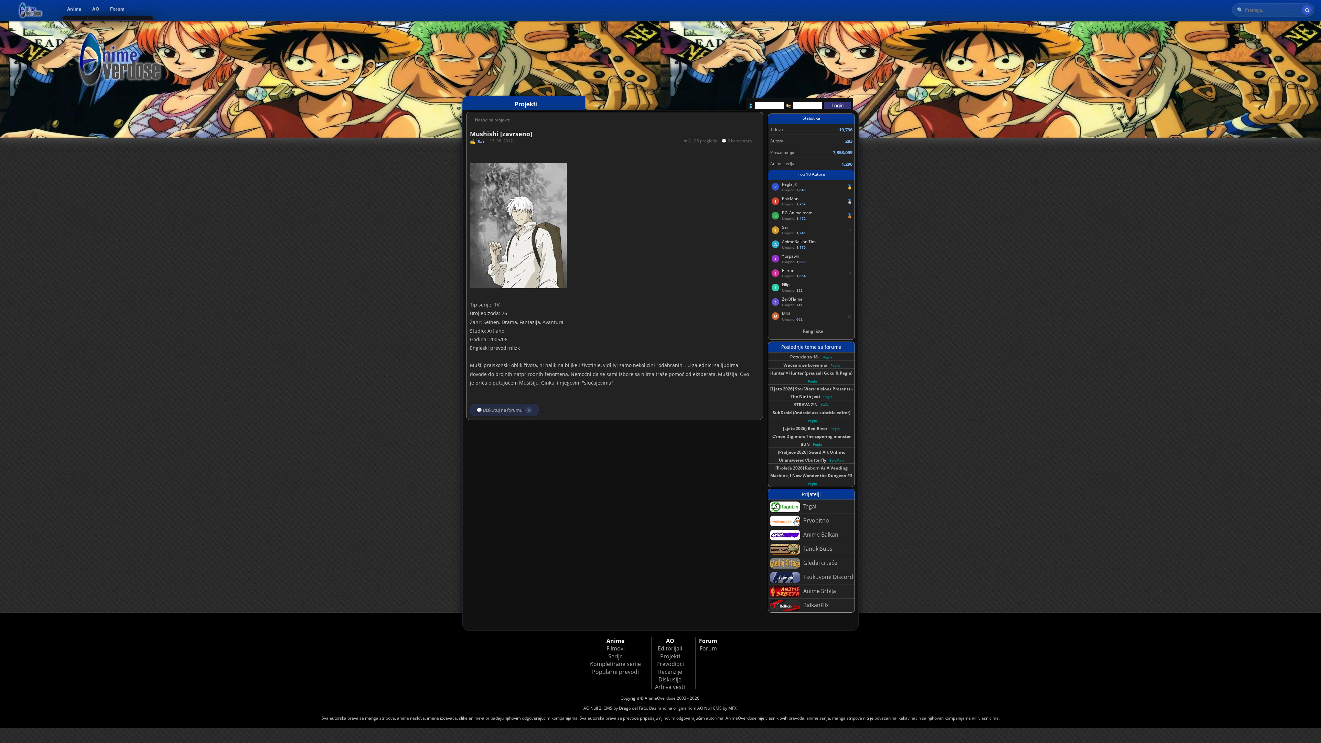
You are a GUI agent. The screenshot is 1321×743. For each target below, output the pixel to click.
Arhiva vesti (670, 687)
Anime (74, 9)
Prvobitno (815, 520)
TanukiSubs (817, 548)
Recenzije (670, 672)
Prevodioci (670, 664)
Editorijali (670, 648)
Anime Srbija (819, 591)
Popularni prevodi (615, 672)
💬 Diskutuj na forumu (503, 410)
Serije (615, 656)
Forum (117, 9)
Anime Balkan (820, 534)
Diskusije (669, 679)
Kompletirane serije (615, 664)
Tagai (809, 506)
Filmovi (615, 648)
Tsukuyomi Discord (827, 577)
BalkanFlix (815, 605)
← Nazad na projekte (490, 120)
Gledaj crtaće (819, 563)
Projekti (670, 656)
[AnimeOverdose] (31, 10)
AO (95, 9)
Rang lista (813, 331)
